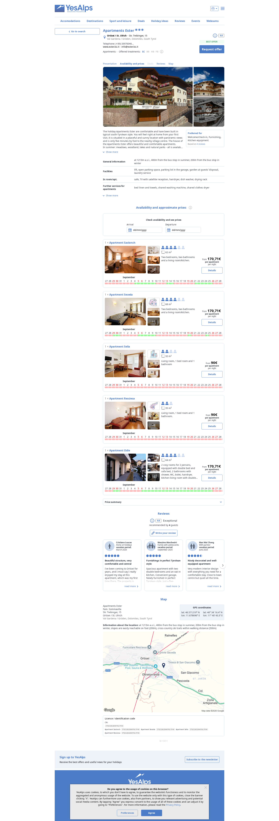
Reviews (180, 21)
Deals (141, 21)
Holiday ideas (159, 21)
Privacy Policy (173, 804)
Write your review (165, 532)
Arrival (130, 224)
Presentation (110, 63)
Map (171, 63)
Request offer (212, 49)
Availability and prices (132, 63)
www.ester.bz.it (111, 46)
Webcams (213, 21)
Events (195, 21)
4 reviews (201, 144)
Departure (170, 224)
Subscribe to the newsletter (202, 759)
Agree (151, 812)
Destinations (95, 21)
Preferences (127, 812)
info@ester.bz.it (129, 46)
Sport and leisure (120, 21)
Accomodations (70, 21)
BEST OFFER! (211, 41)
